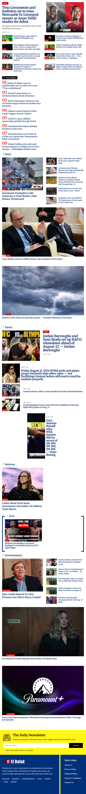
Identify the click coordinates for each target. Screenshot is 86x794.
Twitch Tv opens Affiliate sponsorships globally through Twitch (19, 120)
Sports (5, 3)
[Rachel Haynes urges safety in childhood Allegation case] (7, 38)
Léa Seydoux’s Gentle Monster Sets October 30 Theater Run (29, 658)
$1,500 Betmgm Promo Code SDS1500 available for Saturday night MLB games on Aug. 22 (51, 406)
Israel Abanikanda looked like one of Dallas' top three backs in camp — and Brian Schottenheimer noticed (27, 57)
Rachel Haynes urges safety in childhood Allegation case (25, 37)
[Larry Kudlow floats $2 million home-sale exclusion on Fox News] (43, 232)
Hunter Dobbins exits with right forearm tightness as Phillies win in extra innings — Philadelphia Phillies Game (20, 146)
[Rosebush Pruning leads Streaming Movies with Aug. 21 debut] (51, 600)
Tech (7, 540)
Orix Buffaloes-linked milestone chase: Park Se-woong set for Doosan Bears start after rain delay (27, 47)
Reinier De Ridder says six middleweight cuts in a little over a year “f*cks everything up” (19, 85)
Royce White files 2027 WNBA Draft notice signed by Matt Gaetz (70, 161)
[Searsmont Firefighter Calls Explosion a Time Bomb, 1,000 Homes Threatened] (22, 173)
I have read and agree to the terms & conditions (19, 750)
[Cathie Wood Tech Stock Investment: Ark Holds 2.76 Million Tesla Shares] (22, 484)
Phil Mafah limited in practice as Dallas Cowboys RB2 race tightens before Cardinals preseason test (69, 67)
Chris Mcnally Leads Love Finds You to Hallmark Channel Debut (70, 580)
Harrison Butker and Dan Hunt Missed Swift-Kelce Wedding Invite (70, 562)
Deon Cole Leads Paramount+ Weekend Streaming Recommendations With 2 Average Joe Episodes (41, 718)
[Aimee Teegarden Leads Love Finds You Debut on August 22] (51, 590)
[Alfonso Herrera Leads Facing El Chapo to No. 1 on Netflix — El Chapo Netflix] (51, 571)
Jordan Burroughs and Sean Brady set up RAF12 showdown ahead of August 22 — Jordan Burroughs (62, 343)
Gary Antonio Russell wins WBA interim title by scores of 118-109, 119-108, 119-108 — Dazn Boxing (51, 438)
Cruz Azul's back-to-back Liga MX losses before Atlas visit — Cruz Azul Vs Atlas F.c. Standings (69, 56)
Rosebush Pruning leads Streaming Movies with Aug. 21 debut (70, 600)
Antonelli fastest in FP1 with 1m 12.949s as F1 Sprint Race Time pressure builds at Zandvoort (19, 136)
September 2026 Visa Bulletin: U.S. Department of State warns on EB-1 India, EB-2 (70, 200)
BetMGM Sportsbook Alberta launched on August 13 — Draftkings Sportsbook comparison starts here (27, 68)
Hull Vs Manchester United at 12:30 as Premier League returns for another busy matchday (21, 103)
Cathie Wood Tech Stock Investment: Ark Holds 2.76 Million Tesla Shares (22, 506)
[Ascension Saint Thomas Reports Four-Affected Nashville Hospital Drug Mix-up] (51, 170)
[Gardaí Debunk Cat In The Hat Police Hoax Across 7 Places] (51, 191)
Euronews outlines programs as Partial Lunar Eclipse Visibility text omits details (69, 38)
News (4, 40)
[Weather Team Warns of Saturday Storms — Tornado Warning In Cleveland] (43, 290)
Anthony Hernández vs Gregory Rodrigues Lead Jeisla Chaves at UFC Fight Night (21, 545)
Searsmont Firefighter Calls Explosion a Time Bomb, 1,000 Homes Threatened (19, 196)
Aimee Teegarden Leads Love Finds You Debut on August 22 (70, 589)
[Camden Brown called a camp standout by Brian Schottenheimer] (11, 390)
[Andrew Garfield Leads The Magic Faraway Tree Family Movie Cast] (50, 47)
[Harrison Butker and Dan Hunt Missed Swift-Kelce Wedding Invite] (51, 562)
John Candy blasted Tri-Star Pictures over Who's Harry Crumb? (21, 596)
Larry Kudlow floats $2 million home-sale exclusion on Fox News (32, 259)
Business (5, 499)
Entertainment (48, 49)
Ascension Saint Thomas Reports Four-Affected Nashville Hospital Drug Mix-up (70, 170)
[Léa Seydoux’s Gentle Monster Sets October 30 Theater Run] (43, 631)
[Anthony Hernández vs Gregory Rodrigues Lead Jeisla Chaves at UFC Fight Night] (23, 530)
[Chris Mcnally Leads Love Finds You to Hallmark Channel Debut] (51, 581)
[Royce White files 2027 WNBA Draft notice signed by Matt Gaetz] (51, 161)
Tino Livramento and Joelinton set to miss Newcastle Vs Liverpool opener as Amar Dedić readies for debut (20, 14)
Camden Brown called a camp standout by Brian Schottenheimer (53, 391)
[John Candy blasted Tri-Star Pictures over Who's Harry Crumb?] (22, 575)
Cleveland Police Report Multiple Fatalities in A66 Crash (19, 127)
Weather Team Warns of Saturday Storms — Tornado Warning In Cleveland (36, 317)
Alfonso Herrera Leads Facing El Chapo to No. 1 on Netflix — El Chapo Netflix (70, 571)
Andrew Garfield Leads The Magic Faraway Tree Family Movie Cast (69, 46)
